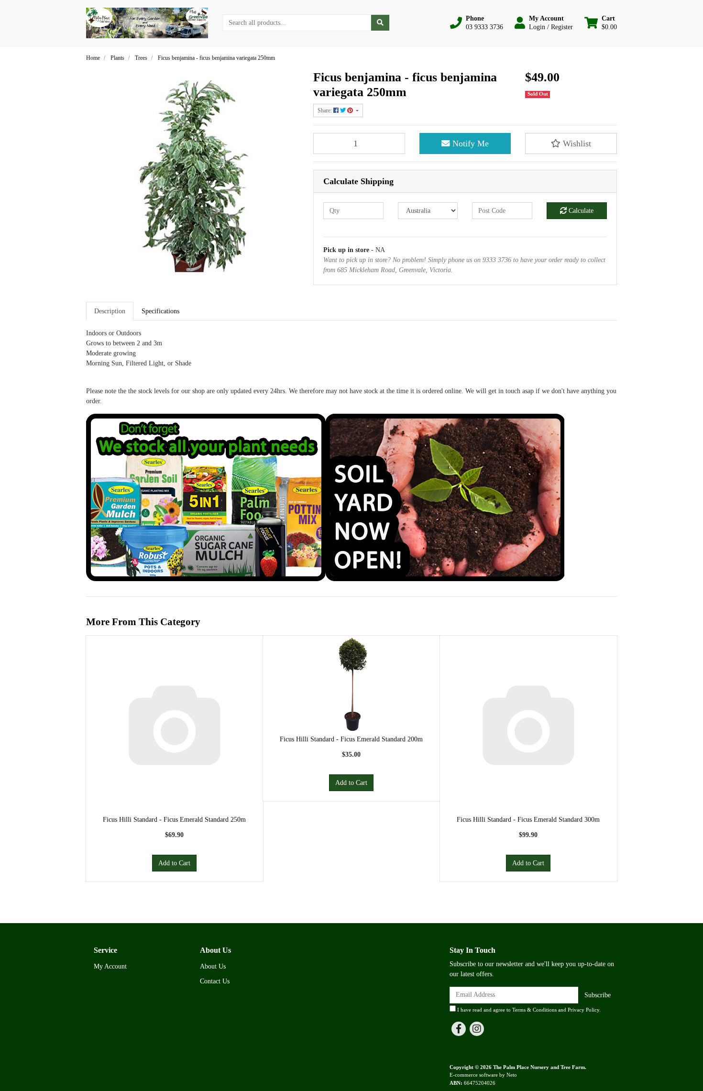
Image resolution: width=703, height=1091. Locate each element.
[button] (476, 23)
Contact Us (215, 981)
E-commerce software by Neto (483, 1075)
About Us (213, 966)
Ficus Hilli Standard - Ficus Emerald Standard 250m (174, 819)
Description (109, 311)
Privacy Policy (583, 1010)
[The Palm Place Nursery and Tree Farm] (147, 22)
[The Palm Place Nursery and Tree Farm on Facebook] (458, 1029)
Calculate (580, 210)
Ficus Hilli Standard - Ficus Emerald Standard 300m (528, 819)
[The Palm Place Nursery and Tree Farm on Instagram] (477, 1029)
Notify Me (469, 143)
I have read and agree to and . (528, 1010)
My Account (110, 966)
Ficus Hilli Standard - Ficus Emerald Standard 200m (351, 739)
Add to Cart (174, 863)
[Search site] (380, 22)
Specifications (160, 311)
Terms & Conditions (534, 1010)
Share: (325, 110)
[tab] (109, 311)
